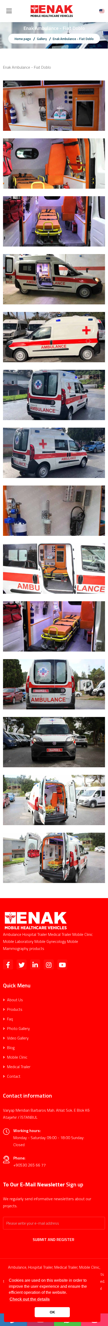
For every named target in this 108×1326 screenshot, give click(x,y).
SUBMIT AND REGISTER (54, 1239)
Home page (23, 38)
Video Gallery (17, 1038)
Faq (9, 1019)
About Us (14, 1000)
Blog (10, 1047)
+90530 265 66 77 (29, 1165)
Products (14, 1009)
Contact (13, 1076)
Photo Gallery (18, 1028)
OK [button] (52, 1312)
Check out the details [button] (30, 1299)
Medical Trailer (18, 1067)
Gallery (42, 38)
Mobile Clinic (16, 1057)
